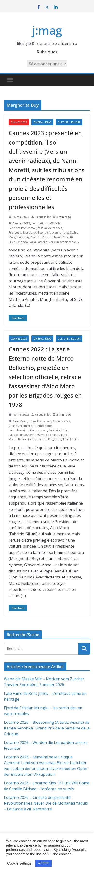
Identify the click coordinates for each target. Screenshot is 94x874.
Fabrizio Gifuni (58, 430)
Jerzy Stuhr (70, 232)
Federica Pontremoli (22, 228)
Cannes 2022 (19, 338)
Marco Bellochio (20, 439)
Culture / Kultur (69, 122)
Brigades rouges (40, 421)
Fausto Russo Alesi (21, 435)
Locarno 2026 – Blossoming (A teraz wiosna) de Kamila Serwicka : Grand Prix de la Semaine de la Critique (47, 728)
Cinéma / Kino (42, 122)
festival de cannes (50, 228)
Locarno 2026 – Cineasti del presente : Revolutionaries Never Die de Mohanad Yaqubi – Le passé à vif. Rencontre (46, 803)
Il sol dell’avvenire (49, 232)
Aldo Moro (20, 421)
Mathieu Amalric (42, 237)
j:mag (47, 30)
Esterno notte (43, 426)
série (57, 439)
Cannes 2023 (19, 122)
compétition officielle (46, 223)
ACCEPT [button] (43, 863)
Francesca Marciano (22, 232)
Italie (64, 435)
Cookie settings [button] (19, 863)
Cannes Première (20, 426)
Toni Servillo (71, 439)
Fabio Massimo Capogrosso (28, 430)
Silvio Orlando (18, 242)
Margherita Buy (19, 237)
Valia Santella (38, 242)
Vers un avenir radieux (64, 242)
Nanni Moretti (63, 237)
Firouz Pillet (43, 217)
